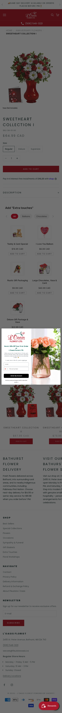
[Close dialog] (58, 330)
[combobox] (6, 369)
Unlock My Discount (16, 376)
